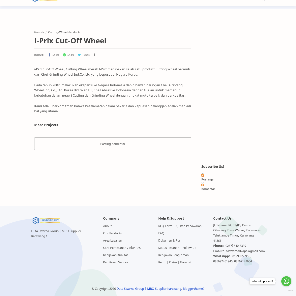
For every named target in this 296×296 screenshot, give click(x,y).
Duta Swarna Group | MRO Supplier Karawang (149, 289)
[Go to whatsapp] (286, 281)
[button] (53, 54)
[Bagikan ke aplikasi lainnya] (94, 55)
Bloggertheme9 (193, 289)
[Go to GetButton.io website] (286, 290)
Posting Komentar (112, 144)
